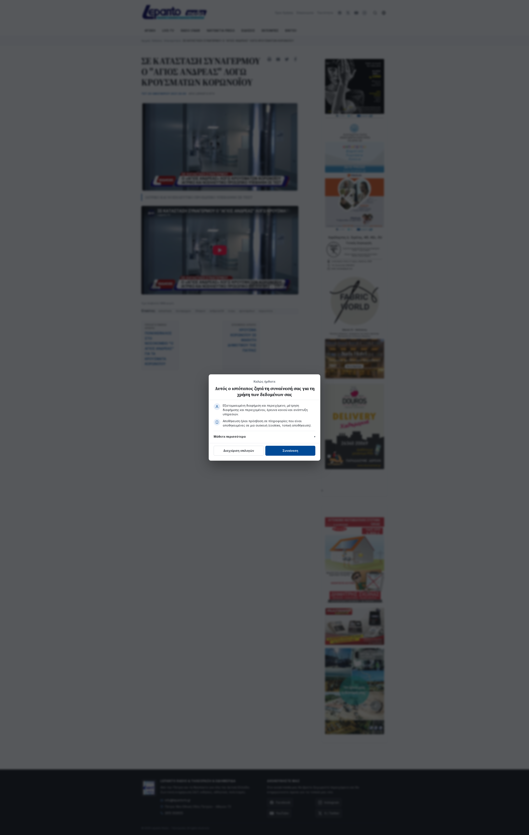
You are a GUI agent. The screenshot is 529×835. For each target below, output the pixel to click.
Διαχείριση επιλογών (238, 450)
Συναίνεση (290, 450)
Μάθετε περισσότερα (230, 436)
